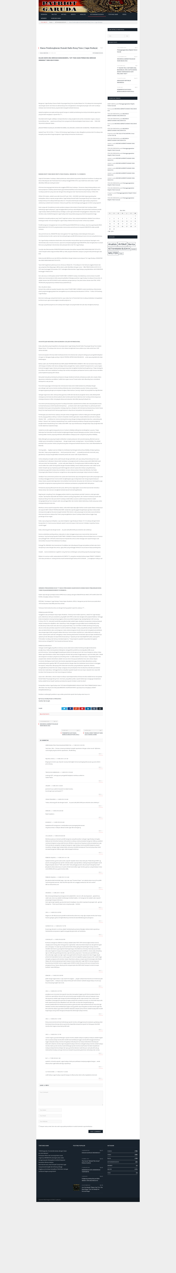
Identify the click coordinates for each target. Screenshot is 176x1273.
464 (102, 1158)
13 (126, 221)
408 (102, 1167)
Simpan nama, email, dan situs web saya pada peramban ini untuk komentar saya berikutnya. (66, 1126)
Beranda (44, 14)
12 (122, 221)
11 (118, 221)
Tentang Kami (113, 14)
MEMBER (43, 18)
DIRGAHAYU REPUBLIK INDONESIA (124, 81)
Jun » (112, 231)
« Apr (109, 231)
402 (102, 1176)
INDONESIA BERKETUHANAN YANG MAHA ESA (49, 724)
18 (136, 47)
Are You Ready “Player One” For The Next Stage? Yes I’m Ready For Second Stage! (92, 1189)
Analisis (83, 14)
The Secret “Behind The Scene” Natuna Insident (91, 1162)
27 (126, 226)
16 (109, 224)
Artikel (63, 14)
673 (102, 1150)
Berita (73, 14)
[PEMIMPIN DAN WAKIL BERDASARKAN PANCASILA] (71, 724)
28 (131, 226)
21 (131, 224)
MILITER (54, 14)
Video (124, 14)
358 (102, 1185)
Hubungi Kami (56, 18)
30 (109, 229)
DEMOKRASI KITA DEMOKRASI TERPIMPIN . (91, 1170)
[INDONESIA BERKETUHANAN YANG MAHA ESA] (48, 720)
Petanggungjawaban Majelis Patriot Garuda (127, 51)
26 (122, 226)
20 (102, 48)
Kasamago (48, 822)
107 (136, 56)
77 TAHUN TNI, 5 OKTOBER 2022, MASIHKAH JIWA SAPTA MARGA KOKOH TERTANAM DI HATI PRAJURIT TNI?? (127, 70)
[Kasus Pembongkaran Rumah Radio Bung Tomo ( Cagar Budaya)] (51, 44)
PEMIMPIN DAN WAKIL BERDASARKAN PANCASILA (70, 733)
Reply (100, 754)
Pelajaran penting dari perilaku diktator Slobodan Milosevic (91, 1179)
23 (109, 226)
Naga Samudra (44, 53)
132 (136, 78)
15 (135, 221)
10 (114, 221)
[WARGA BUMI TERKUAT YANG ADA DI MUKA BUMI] (93, 724)
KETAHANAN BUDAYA (97, 14)
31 (114, 229)
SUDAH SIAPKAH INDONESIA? (91, 1153)
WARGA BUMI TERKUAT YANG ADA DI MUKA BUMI (94, 733)
